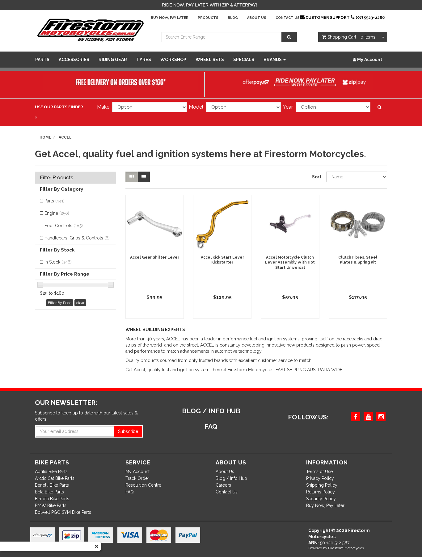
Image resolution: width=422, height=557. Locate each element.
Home (45, 137)
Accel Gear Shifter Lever (154, 257)
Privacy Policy (320, 478)
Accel (65, 137)
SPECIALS (243, 59)
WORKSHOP (173, 59)
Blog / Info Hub (231, 478)
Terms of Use (319, 471)
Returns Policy (320, 491)
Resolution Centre (143, 485)
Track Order (137, 478)
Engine (56, 213)
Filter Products (56, 178)
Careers (223, 485)
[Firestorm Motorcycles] (90, 29)
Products (208, 18)
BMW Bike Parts (50, 505)
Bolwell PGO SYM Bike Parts (63, 512)
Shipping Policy (321, 485)
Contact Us (288, 18)
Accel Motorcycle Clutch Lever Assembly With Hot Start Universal (290, 262)
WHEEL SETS (210, 59)
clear (80, 303)
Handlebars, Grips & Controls (77, 237)
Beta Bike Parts (49, 491)
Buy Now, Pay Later (169, 18)
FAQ (129, 491)
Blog (233, 18)
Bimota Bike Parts (52, 498)
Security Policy (321, 498)
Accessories (74, 59)
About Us (256, 18)
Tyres (143, 59)
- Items (351, 37)
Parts (42, 59)
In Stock (58, 262)
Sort (316, 176)
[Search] (289, 37)
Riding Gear (113, 59)
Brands (273, 59)
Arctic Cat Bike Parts (54, 478)
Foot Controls (63, 225)
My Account (137, 471)
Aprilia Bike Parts (51, 471)
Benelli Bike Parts (52, 485)
